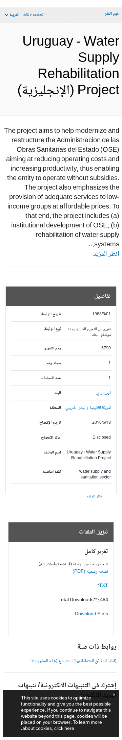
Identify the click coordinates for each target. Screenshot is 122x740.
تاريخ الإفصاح (50, 423)
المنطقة (55, 408)
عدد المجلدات (50, 378)
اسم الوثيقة (52, 452)
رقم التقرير (52, 348)
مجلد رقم (53, 363)
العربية (14, 15)
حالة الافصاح (51, 438)
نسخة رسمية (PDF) (90, 572)
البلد (58, 393)
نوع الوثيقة (52, 329)
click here (64, 729)
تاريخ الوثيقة (51, 314)
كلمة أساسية (52, 472)
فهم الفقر (112, 14)
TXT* (102, 586)
